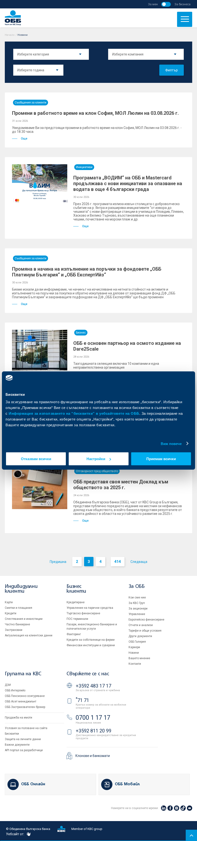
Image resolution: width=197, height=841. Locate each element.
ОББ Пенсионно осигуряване (25, 696)
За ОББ (137, 586)
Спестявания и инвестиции (24, 619)
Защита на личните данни (23, 739)
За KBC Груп (137, 603)
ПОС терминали (77, 619)
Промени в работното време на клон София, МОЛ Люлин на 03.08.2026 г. (95, 113)
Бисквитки (12, 733)
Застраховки (13, 630)
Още (24, 138)
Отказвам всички (36, 459)
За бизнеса (182, 4)
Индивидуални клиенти (21, 589)
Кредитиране (76, 602)
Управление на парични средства (90, 607)
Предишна (58, 562)
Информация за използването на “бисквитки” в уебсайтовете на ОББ (74, 413)
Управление (137, 614)
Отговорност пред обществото (97, 471)
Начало (10, 35)
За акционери (138, 608)
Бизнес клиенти (76, 589)
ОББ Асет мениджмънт (20, 701)
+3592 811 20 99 (93, 731)
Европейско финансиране (146, 619)
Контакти (135, 663)
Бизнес (81, 332)
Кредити (10, 613)
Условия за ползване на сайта (26, 728)
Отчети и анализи (141, 625)
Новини (134, 652)
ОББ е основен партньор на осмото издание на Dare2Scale (127, 346)
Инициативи (84, 167)
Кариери (134, 647)
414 (117, 561)
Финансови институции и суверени (91, 645)
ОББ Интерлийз (15, 690)
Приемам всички (161, 459)
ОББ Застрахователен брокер (25, 707)
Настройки (95, 459)
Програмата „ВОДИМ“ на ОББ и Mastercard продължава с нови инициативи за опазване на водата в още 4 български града (127, 183)
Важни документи (17, 744)
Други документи (140, 636)
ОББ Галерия (137, 641)
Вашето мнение (139, 658)
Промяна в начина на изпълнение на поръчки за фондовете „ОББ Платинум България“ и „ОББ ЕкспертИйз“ (86, 272)
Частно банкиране (17, 624)
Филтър (171, 70)
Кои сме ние (137, 597)
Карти (9, 602)
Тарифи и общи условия (145, 630)
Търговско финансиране (83, 613)
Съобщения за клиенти (30, 102)
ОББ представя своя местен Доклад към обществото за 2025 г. (120, 484)
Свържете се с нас (88, 674)
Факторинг (74, 634)
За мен (153, 4)
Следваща (138, 562)
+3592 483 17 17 (93, 686)
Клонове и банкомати (92, 756)
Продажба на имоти (18, 717)
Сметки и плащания (18, 607)
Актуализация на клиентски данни (28, 635)
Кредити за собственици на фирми (91, 639)
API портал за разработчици (24, 750)
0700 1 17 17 (93, 717)
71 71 (82, 700)
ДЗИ (8, 685)
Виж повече (171, 443)
